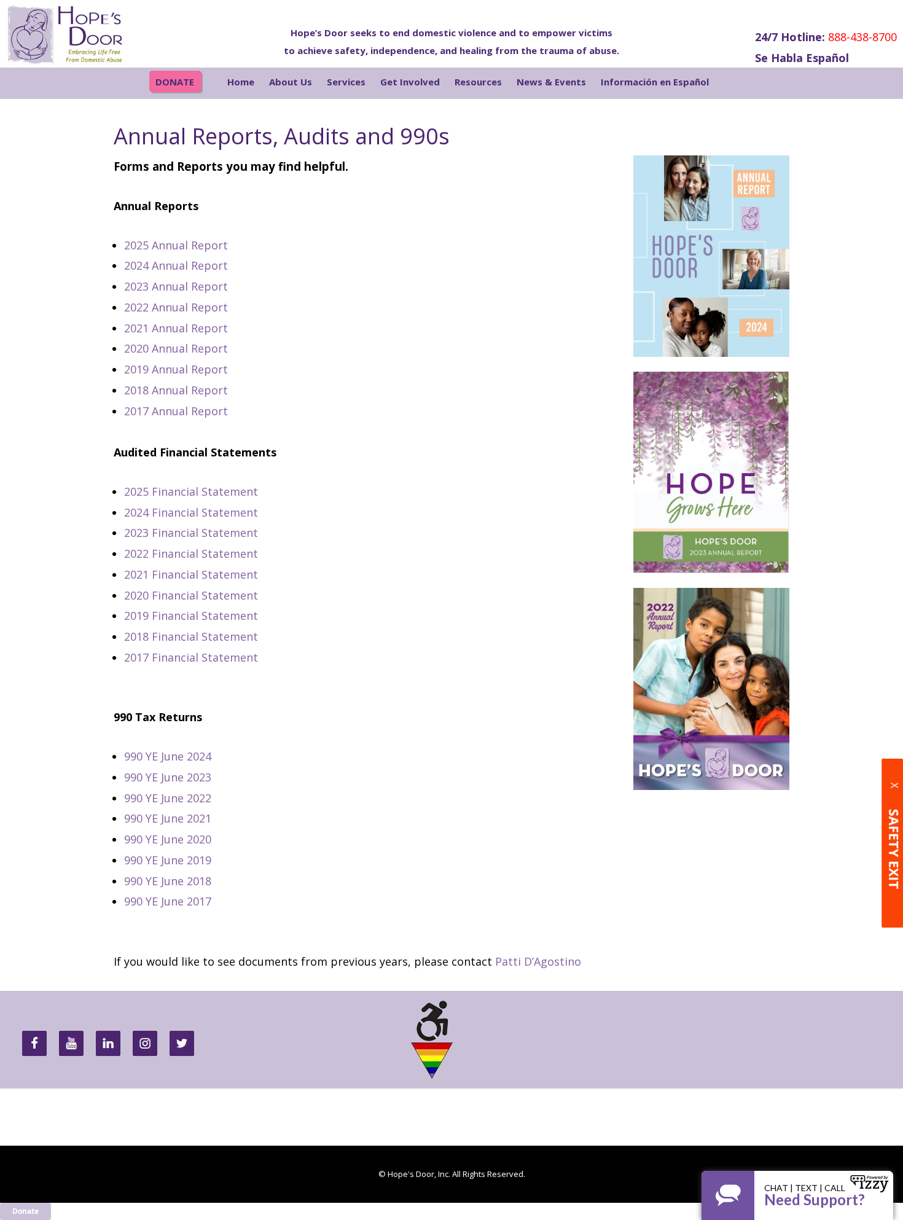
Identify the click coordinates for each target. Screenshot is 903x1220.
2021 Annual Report (176, 328)
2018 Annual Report (176, 390)
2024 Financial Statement (191, 512)
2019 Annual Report (176, 369)
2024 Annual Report (176, 265)
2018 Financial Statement (191, 636)
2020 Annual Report (176, 348)
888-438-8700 (862, 36)
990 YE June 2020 (167, 839)
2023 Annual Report (176, 286)
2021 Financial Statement (191, 574)
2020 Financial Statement (191, 595)
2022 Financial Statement (191, 553)
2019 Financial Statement (191, 615)
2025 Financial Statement (191, 491)
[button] (735, 83)
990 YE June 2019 (169, 860)
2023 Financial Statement (191, 532)
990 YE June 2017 (167, 901)
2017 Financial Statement (191, 657)
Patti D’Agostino (538, 961)
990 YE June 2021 (167, 818)
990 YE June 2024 (167, 756)
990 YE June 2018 (167, 881)
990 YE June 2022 (167, 798)
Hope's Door (86, 34)
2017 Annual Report (176, 411)
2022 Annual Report (176, 307)
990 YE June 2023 (167, 777)
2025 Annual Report (176, 245)
